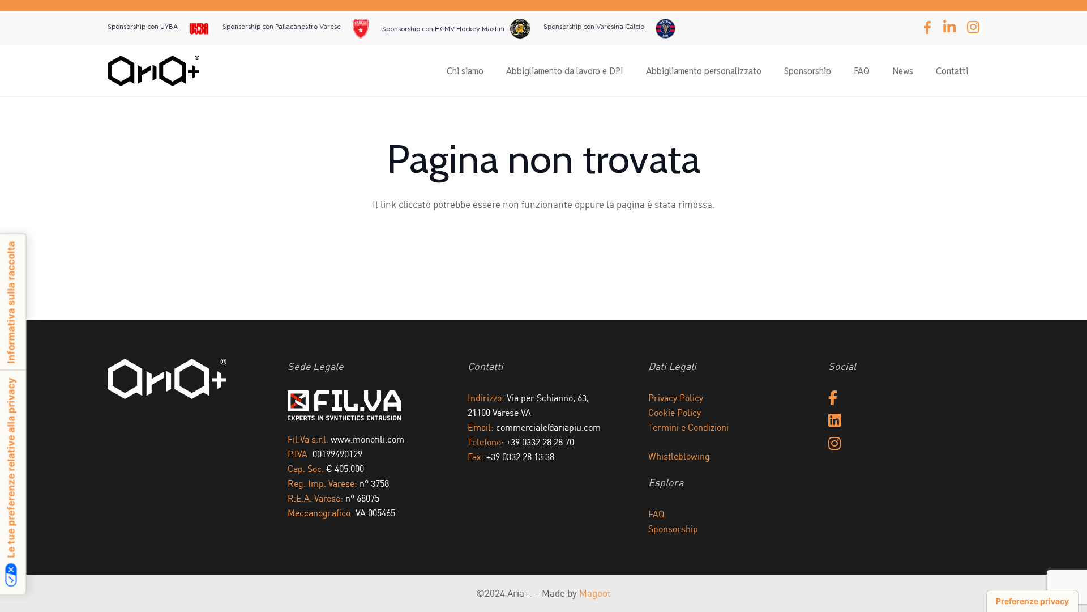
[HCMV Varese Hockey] (520, 29)
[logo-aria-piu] (153, 71)
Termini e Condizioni (688, 427)
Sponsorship (673, 528)
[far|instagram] (834, 444)
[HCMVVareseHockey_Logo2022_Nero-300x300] (199, 29)
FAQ (656, 514)
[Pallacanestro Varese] (361, 29)
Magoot (595, 593)
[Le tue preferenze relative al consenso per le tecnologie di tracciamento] (1032, 601)
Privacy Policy (675, 397)
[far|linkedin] (834, 421)
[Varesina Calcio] (665, 29)
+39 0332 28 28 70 (540, 442)
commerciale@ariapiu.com (548, 427)
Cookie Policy (674, 412)
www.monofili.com (367, 439)
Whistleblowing (679, 456)
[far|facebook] (832, 398)
